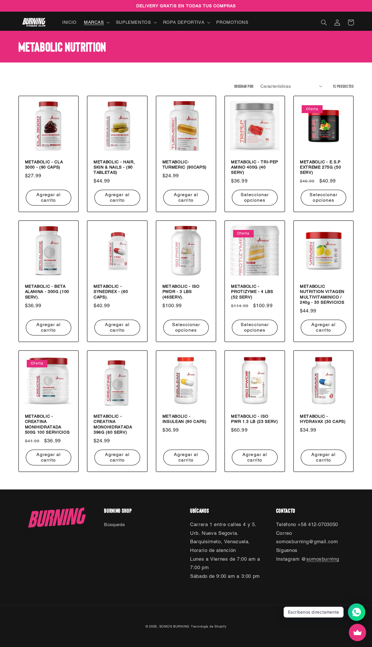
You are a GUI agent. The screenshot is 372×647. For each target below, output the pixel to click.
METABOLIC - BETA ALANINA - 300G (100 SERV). (47, 291)
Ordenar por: (244, 86)
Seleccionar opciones (255, 197)
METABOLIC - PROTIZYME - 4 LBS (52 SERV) (252, 291)
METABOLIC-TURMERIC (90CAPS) (184, 164)
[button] (96, 22)
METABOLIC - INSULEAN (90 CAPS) (184, 419)
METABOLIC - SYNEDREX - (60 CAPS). (111, 291)
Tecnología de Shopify (208, 626)
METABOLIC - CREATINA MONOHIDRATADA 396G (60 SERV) (113, 424)
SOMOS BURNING (174, 626)
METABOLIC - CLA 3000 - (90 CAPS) (44, 164)
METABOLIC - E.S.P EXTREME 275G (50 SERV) (320, 167)
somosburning (322, 559)
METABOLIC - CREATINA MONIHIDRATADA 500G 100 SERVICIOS (47, 424)
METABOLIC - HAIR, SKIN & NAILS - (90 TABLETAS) (114, 167)
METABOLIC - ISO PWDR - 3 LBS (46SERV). (181, 291)
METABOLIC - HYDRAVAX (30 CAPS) (323, 419)
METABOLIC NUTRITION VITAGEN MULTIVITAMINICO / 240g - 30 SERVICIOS (322, 294)
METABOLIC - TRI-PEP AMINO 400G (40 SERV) (254, 167)
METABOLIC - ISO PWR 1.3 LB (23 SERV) (254, 419)
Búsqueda (114, 524)
